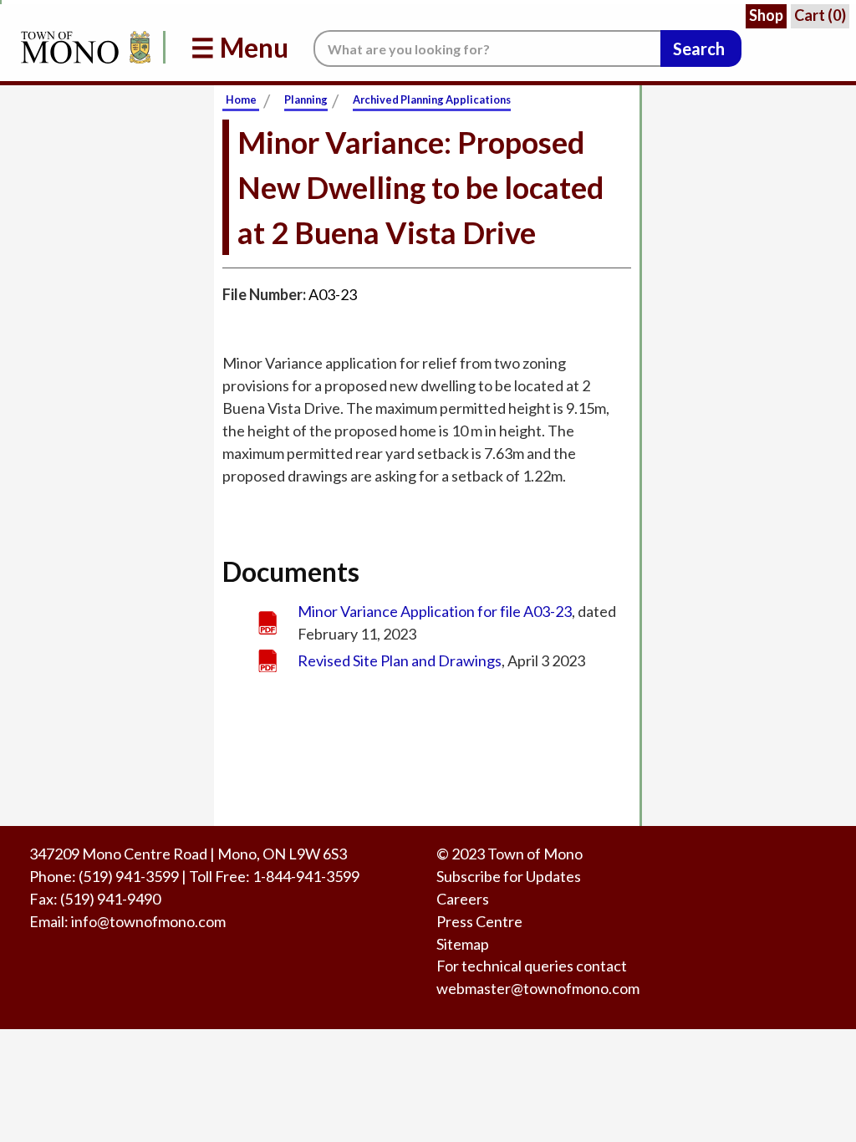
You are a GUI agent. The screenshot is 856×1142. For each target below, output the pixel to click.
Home (241, 99)
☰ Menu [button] (239, 47)
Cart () (820, 15)
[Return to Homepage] (83, 47)
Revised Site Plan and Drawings (400, 660)
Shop (766, 15)
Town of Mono (535, 853)
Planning (306, 99)
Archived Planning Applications (432, 99)
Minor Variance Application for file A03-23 (435, 611)
